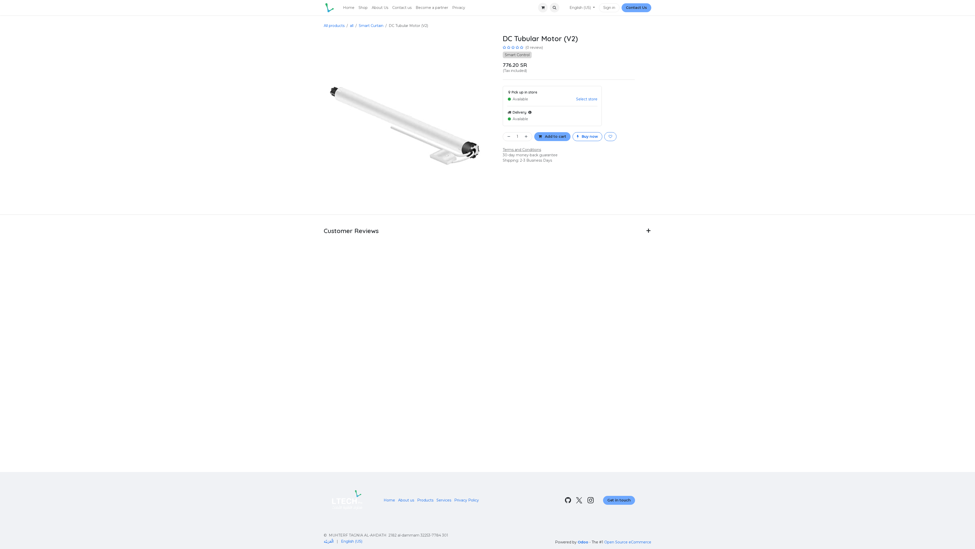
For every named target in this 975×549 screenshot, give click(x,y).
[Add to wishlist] (610, 136)
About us (406, 500)
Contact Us (636, 7)
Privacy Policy (466, 500)
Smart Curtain (371, 25)
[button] (554, 7)
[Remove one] (508, 136)
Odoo (583, 542)
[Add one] (527, 136)
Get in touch (619, 500)
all (351, 25)
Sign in (609, 7)
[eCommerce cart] (543, 7)
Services (443, 500)
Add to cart (555, 136)
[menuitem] (348, 7)
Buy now (589, 136)
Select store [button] (586, 99)
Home (389, 500)
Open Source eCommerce (627, 542)
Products (425, 500)
